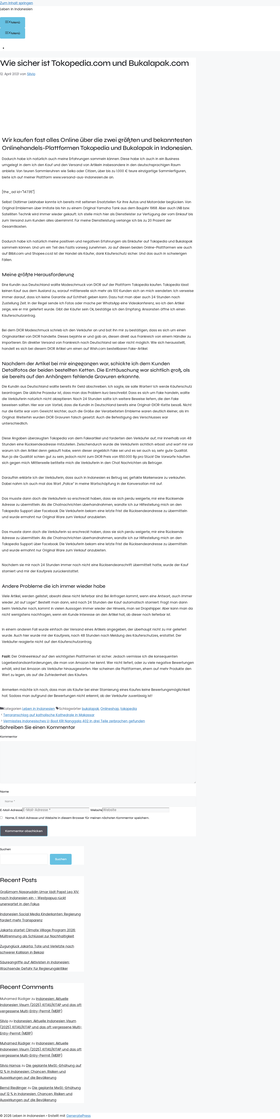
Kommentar (8, 736)
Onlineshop (109, 708)
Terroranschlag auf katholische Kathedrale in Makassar (48, 715)
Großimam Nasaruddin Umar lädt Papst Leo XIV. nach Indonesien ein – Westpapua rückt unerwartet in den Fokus (39, 898)
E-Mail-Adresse (11, 810)
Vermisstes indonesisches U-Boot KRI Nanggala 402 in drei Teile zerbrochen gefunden (74, 721)
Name (4, 791)
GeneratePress (78, 1115)
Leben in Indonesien (16, 9)
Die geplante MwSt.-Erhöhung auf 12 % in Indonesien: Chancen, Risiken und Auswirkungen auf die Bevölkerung (40, 1071)
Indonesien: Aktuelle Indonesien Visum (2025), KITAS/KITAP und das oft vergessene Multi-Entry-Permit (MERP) (41, 1005)
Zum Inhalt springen (16, 3)
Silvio (4, 1021)
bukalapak (90, 708)
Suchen (5, 849)
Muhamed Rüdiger (15, 1043)
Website (96, 810)
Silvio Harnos (10, 1065)
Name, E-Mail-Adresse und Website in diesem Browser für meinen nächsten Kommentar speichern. (77, 818)
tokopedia (128, 708)
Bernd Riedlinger (13, 1088)
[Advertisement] (98, 105)
